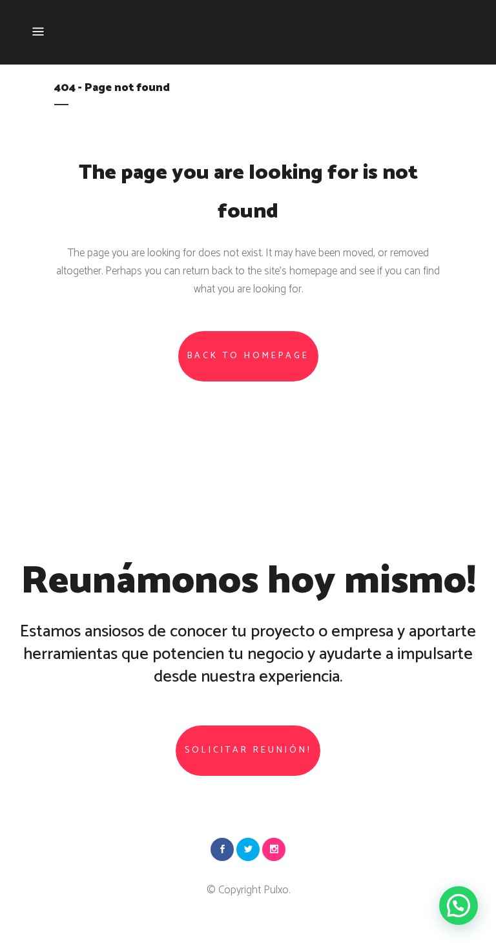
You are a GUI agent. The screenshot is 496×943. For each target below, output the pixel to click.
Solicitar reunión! (248, 750)
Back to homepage (248, 356)
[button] (458, 905)
